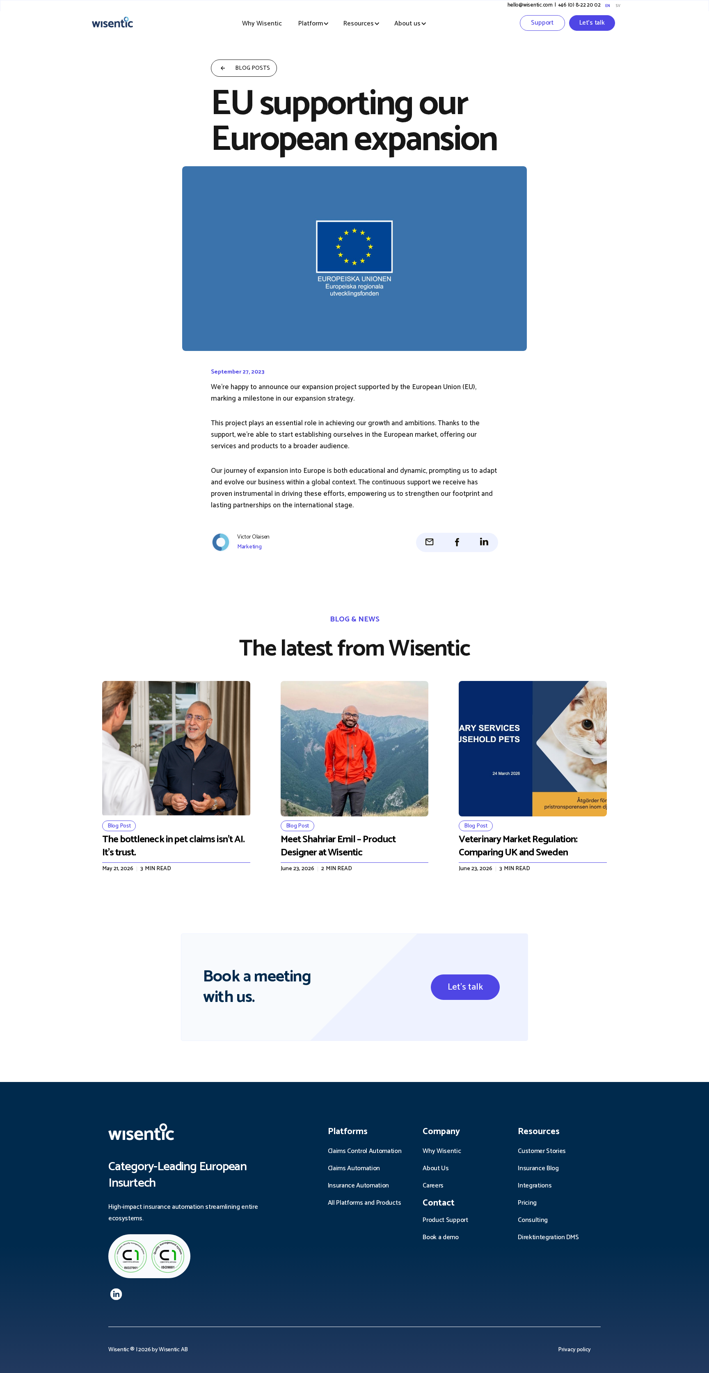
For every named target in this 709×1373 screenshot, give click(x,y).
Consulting (533, 1220)
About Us (435, 1168)
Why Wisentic (262, 23)
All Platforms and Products (364, 1202)
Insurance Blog (538, 1168)
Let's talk (592, 22)
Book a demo (440, 1237)
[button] (310, 24)
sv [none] (617, 6)
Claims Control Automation (365, 1151)
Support (542, 22)
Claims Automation (354, 1168)
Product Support (445, 1220)
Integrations (534, 1185)
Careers (433, 1185)
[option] (617, 5)
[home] (120, 22)
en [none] (607, 6)
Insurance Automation (358, 1185)
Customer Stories (542, 1151)
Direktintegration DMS (548, 1237)
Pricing (527, 1202)
